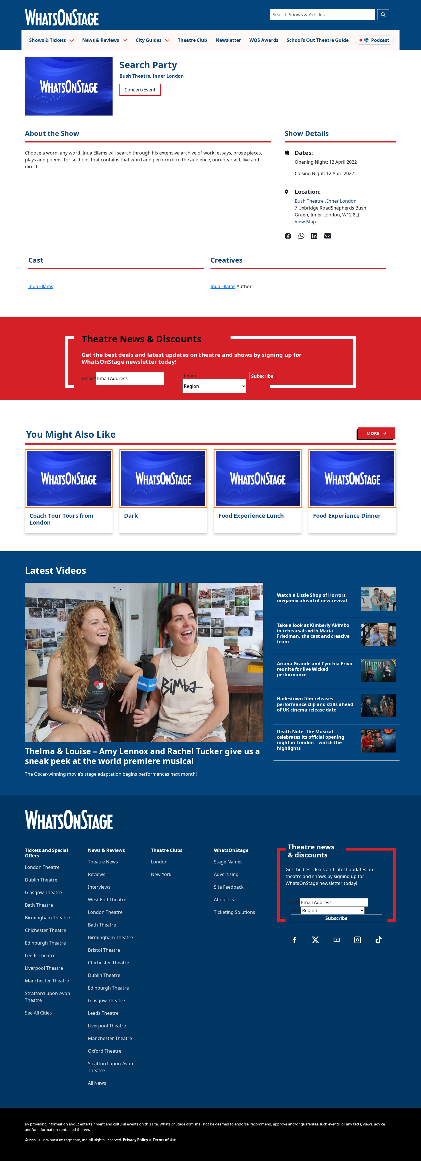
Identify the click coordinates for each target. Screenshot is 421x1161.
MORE (373, 433)
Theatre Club (192, 40)
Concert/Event (140, 90)
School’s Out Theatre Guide (318, 40)
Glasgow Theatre (43, 892)
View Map (305, 221)
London (159, 862)
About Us (224, 899)
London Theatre (42, 867)
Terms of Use (164, 1139)
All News (97, 1083)
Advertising (226, 874)
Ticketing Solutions (234, 912)
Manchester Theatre (47, 981)
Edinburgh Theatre (45, 943)
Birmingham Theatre (47, 917)
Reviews (96, 874)
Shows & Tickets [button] (48, 40)
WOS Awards (263, 40)
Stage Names (228, 862)
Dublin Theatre (41, 880)
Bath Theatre (39, 905)
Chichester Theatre (45, 930)
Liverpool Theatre (44, 968)
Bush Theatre (310, 201)
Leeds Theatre (40, 955)
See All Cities (38, 1013)
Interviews (99, 887)
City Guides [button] (149, 40)
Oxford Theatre (104, 1051)
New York (161, 874)
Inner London (168, 76)
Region (190, 375)
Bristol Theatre (104, 950)
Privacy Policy (135, 1139)
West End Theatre (107, 899)
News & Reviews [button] (101, 40)
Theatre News (103, 862)
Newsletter (228, 40)
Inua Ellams (40, 286)
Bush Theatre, (135, 76)
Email (89, 378)
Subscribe (262, 376)
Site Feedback (229, 887)
